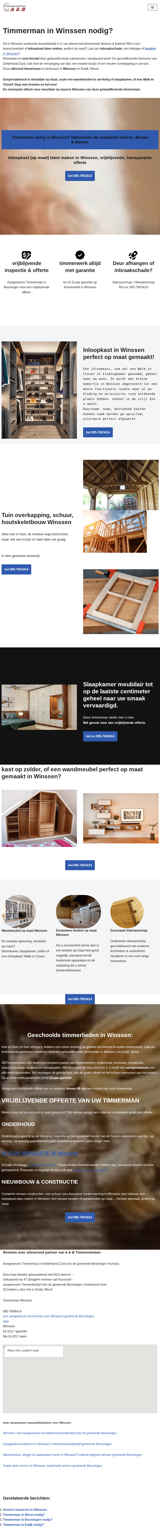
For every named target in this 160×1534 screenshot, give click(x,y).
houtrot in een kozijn (43, 1165)
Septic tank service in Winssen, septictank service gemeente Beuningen (52, 1465)
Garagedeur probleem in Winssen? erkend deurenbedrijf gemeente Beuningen (57, 1444)
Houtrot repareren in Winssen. (25, 1509)
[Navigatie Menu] (152, 7)
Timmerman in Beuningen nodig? (27, 1519)
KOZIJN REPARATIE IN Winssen (40, 1153)
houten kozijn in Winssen (90, 1170)
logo (6, 1321)
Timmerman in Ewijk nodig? (23, 1524)
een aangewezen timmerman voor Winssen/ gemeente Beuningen (48, 1316)
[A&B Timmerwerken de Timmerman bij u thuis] (14, 7)
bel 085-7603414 (80, 175)
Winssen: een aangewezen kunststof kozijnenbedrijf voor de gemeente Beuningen (59, 1433)
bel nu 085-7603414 (100, 736)
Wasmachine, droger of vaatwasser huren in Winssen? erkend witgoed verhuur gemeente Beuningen (72, 1454)
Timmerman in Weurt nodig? (24, 1514)
